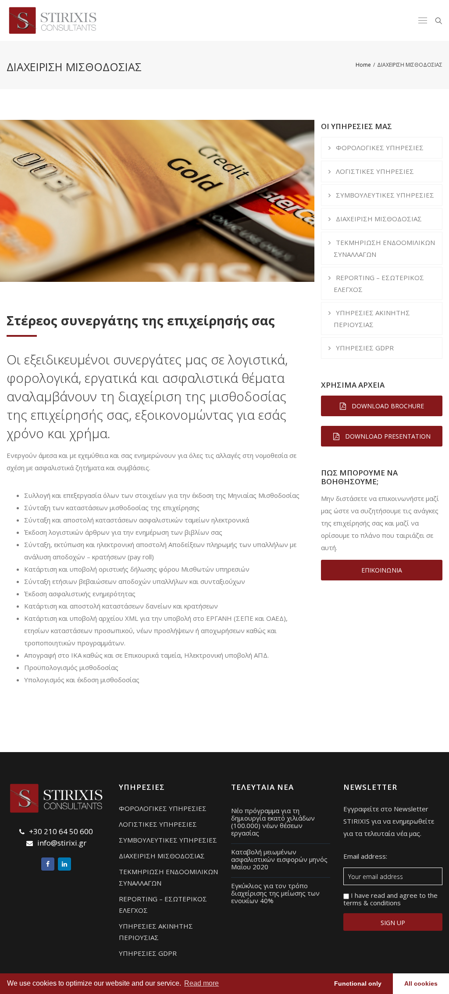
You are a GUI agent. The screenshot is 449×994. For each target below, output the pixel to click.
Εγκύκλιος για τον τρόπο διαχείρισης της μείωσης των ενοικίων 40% (275, 893)
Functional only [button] (357, 983)
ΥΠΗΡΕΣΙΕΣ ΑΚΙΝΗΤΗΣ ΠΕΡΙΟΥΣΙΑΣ (372, 318)
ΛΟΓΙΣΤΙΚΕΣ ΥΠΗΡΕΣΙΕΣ (375, 171)
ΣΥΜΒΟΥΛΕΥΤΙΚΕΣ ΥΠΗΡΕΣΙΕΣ (385, 195)
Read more (201, 983)
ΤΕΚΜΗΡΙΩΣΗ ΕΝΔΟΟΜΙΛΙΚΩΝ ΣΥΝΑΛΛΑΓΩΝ (384, 248)
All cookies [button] (421, 983)
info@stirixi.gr (61, 843)
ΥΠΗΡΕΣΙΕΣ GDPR (365, 347)
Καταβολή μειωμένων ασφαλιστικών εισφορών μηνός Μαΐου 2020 (279, 859)
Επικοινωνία (381, 570)
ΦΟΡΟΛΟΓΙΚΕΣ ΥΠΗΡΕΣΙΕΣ (380, 147)
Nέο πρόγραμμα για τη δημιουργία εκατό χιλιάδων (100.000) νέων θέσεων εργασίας (273, 821)
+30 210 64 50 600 (61, 831)
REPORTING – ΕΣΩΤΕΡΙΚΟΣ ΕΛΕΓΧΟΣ (379, 283)
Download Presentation (387, 436)
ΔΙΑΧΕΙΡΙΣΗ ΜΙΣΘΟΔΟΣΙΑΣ (379, 218)
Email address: (365, 857)
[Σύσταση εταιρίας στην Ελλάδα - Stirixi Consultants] (49, 20)
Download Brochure (387, 406)
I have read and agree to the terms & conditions (390, 899)
